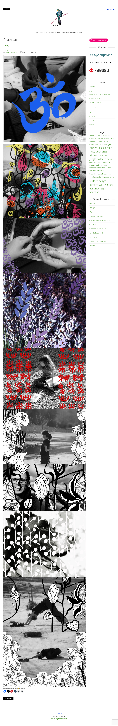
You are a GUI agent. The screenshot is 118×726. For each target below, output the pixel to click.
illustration (95, 151)
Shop (91, 91)
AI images (92, 208)
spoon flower (107, 174)
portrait (100, 162)
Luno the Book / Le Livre (97, 233)
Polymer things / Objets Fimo (98, 241)
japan (101, 156)
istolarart (94, 155)
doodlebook (93, 141)
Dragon (97, 144)
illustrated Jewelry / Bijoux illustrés (99, 220)
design (105, 138)
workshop (94, 191)
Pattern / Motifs (94, 108)
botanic (102, 136)
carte (108, 136)
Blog (7, 50)
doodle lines (101, 141)
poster (104, 162)
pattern (95, 162)
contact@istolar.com (59, 719)
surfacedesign (110, 178)
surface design (97, 177)
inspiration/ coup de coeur (97, 229)
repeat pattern (95, 165)
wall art (101, 185)
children (91, 138)
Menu (7, 9)
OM (6, 46)
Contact (91, 125)
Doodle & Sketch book (11, 52)
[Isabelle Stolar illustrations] (59, 30)
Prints (91, 250)
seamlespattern (94, 168)
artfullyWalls (97, 136)
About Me (92, 116)
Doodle (110, 138)
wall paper (101, 188)
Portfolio (92, 87)
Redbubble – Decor (95, 102)
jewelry (105, 156)
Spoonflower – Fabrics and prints (99, 94)
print (108, 162)
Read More (8, 698)
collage (98, 138)
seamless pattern (105, 168)
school (104, 165)
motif (110, 159)
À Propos (92, 120)
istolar (104, 152)
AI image (92, 203)
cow (102, 138)
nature (91, 162)
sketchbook (99, 170)
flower (106, 144)
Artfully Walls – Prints (95, 98)
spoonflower (96, 173)
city (95, 138)
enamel (101, 144)
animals (91, 136)
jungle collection (98, 159)
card (106, 136)
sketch (91, 170)
